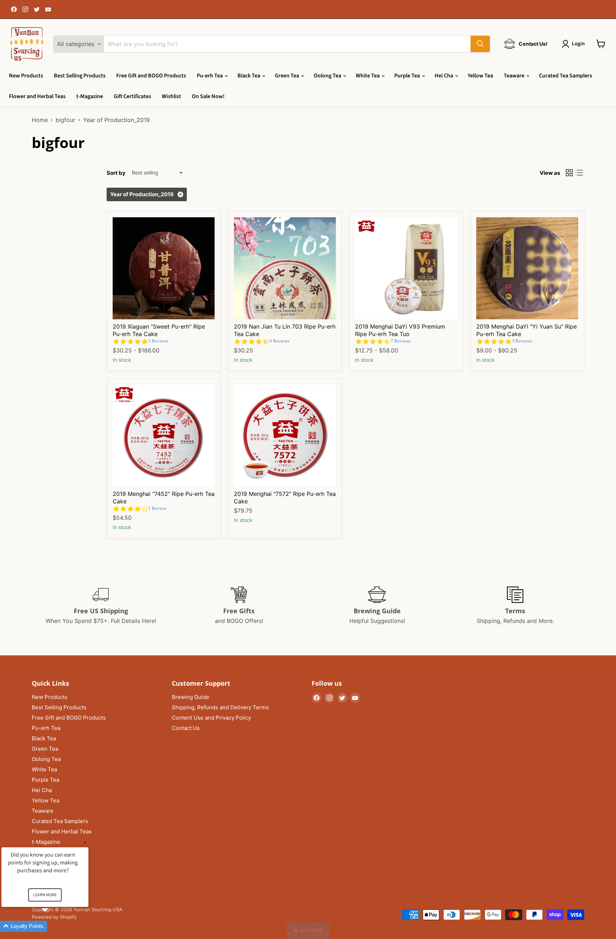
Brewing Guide (190, 697)
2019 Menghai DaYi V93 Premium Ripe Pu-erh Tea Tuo (400, 330)
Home (40, 120)
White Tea (368, 76)
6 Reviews (279, 341)
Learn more (45, 895)
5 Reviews (158, 341)
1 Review (157, 508)
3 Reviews (522, 341)
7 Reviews (401, 341)
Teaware (514, 76)
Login (578, 43)
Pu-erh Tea (210, 76)
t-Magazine (89, 96)
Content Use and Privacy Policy (211, 717)
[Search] (480, 44)
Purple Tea (407, 76)
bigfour (65, 120)
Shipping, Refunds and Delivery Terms (220, 707)
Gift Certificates (132, 96)
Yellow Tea (480, 76)
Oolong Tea (328, 76)
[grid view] (569, 173)
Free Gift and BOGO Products (151, 76)
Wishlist (171, 96)
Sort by (116, 173)
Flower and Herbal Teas (37, 96)
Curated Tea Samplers (565, 76)
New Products (26, 76)
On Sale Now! (208, 96)
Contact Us (186, 728)
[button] (308, 930)
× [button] (85, 842)
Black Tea (249, 76)
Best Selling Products (80, 76)
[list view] (579, 173)
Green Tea (287, 76)
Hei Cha (444, 76)
